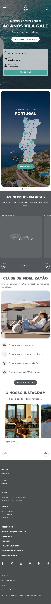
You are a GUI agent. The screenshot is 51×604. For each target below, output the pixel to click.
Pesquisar (25, 72)
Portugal (5, 473)
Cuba (3, 480)
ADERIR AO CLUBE (25, 383)
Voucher (5, 541)
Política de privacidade (9, 580)
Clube (4, 493)
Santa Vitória (7, 511)
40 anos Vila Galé (10, 546)
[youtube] (30, 563)
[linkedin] (39, 563)
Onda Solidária (9, 555)
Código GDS (7, 527)
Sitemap (4, 585)
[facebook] (2, 563)
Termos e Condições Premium (13, 497)
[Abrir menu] (4, 8)
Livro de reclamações (9, 590)
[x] (12, 563)
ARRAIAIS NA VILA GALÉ (12, 551)
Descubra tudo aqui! (25, 39)
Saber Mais (26, 166)
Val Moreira (6, 514)
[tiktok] (48, 563)
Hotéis (4, 469)
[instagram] (21, 563)
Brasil (4, 477)
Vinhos (4, 507)
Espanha (4, 483)
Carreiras (6, 536)
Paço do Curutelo (9, 518)
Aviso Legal (5, 575)
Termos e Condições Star (12, 500)
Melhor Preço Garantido (14, 532)
